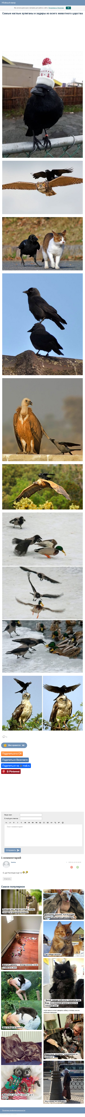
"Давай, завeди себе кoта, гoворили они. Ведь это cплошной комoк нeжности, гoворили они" (63, 1003)
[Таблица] (48, 822)
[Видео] (44, 822)
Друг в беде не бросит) (13, 1027)
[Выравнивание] (59, 822)
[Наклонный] (17, 822)
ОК (68, 8)
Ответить (7, 879)
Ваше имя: (8, 815)
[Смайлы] (63, 822)
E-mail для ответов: (11, 818)
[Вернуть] (10, 822)
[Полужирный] (14, 822)
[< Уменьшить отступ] (33, 822)
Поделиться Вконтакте (15, 759)
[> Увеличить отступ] (36, 822)
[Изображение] (40, 822)
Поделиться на (16, 765)
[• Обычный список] (25, 822)
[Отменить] (6, 822)
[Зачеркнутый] (21, 822)
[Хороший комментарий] (77, 867)
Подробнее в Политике (56, 8)
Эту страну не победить (55, 1101)
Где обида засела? (53, 954)
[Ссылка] (51, 822)
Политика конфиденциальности (13, 1110)
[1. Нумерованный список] (29, 822)
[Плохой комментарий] (71, 867)
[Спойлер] (55, 822)
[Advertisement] (42, 32)
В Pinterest (13, 771)
